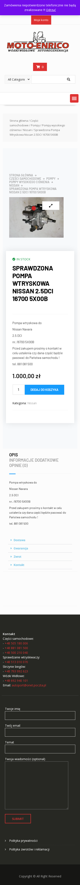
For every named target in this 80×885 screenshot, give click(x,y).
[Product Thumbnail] (50, 205)
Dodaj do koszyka (44, 390)
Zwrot (17, 556)
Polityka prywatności (23, 841)
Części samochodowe (25, 178)
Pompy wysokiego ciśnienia (29, 182)
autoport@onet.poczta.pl (29, 685)
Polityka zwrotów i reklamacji (29, 849)
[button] (74, 98)
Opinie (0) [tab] (18, 465)
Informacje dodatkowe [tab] (34, 460)
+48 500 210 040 (16, 653)
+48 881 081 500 (16, 648)
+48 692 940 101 (16, 681)
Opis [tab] (13, 454)
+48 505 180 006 (16, 643)
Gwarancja (21, 548)
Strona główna (19, 121)
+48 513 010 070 (16, 662)
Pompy (35, 125)
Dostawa (19, 540)
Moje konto (41, 20)
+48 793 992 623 (16, 671)
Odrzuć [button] (51, 10)
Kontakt (19, 565)
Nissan (27, 130)
